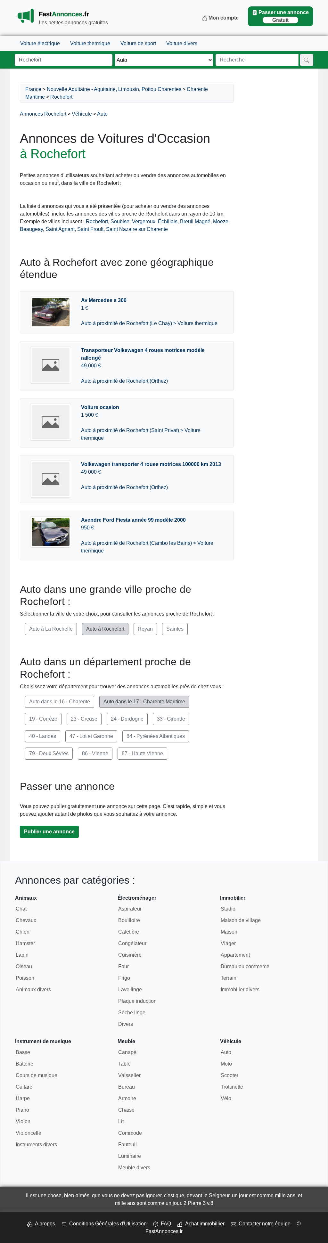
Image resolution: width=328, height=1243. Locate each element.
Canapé (127, 1052)
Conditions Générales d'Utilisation (107, 1223)
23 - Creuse (84, 719)
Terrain (228, 978)
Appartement (235, 955)
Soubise (120, 221)
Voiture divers (181, 43)
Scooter (229, 1075)
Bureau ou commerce (245, 966)
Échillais (167, 221)
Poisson (25, 978)
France (33, 89)
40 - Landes (42, 736)
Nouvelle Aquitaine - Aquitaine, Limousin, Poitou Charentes (114, 89)
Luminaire (129, 1156)
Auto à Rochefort (105, 629)
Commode (130, 1133)
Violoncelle (28, 1133)
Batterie (24, 1064)
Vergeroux (143, 221)
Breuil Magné (195, 221)
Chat (21, 909)
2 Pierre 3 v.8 (198, 1203)
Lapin (22, 955)
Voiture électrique (40, 43)
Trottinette (232, 1087)
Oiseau (24, 966)
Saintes (175, 629)
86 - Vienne (95, 753)
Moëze (220, 221)
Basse (23, 1052)
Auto (102, 114)
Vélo (226, 1098)
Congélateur (132, 943)
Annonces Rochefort (43, 114)
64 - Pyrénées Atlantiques (156, 736)
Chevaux (26, 920)
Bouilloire (129, 920)
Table (124, 1064)
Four (123, 966)
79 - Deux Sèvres (49, 753)
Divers (125, 1024)
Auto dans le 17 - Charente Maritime (144, 701)
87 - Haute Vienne (142, 753)
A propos (43, 1223)
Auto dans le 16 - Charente (59, 701)
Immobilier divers (240, 989)
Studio (228, 909)
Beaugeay (31, 229)
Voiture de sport (138, 43)
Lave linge (130, 989)
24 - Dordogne (127, 719)
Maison (229, 932)
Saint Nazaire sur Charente (137, 229)
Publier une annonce (49, 831)
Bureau (126, 1087)
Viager (228, 943)
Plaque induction (137, 1001)
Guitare (24, 1087)
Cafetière (128, 932)
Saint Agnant (60, 229)
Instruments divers (36, 1144)
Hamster (25, 943)
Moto (226, 1064)
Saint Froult (90, 229)
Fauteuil (127, 1144)
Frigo (124, 978)
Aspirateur (130, 909)
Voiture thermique (90, 43)
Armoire (127, 1098)
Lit (121, 1121)
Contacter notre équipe (263, 1223)
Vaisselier (129, 1075)
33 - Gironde (171, 719)
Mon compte (223, 17)
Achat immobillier (204, 1223)
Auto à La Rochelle (51, 629)
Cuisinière (130, 955)
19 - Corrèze (43, 719)
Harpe (23, 1098)
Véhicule (82, 114)
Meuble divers (134, 1167)
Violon (23, 1121)
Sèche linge (131, 1012)
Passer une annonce (283, 16)
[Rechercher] (306, 60)
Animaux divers (33, 989)
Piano (22, 1110)
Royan (145, 629)
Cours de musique (36, 1075)
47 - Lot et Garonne (91, 736)
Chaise (126, 1110)
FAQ (164, 1223)
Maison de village (241, 920)
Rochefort (61, 97)
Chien (22, 932)
